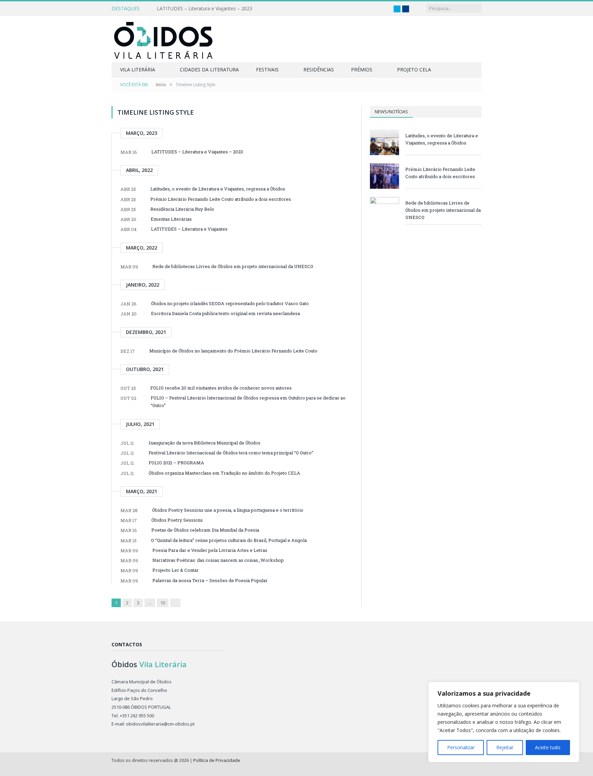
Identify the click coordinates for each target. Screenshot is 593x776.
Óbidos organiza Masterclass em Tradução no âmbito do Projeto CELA (224, 473)
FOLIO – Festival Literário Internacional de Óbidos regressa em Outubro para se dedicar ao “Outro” (248, 401)
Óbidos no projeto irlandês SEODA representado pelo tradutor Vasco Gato (230, 303)
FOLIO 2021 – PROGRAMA (176, 463)
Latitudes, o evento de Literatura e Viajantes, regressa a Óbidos (217, 189)
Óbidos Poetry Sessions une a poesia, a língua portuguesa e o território (227, 510)
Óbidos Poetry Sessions (177, 520)
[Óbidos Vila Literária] (163, 39)
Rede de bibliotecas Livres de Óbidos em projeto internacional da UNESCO (232, 266)
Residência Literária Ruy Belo (182, 209)
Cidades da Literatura (209, 69)
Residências (318, 69)
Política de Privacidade (216, 760)
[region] (503, 722)
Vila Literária (137, 69)
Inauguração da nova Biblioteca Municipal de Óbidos (204, 443)
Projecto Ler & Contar (175, 570)
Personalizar (461, 747)
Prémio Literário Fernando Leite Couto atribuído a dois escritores (220, 199)
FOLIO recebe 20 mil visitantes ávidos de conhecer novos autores (221, 388)
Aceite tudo (547, 747)
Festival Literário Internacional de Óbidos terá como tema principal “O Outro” (231, 453)
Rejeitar (504, 747)
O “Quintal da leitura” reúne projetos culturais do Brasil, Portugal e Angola (229, 540)
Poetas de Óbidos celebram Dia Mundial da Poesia (205, 530)
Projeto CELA (414, 69)
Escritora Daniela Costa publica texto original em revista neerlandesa (225, 313)
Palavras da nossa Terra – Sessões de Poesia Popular (210, 580)
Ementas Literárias (171, 219)
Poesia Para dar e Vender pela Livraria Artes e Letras (209, 550)
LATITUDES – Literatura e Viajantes (189, 229)
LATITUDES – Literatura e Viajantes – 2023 (204, 8)
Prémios (361, 69)
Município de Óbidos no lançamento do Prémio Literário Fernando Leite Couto (233, 351)
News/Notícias (391, 111)
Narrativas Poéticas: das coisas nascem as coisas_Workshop (218, 560)
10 (162, 603)
